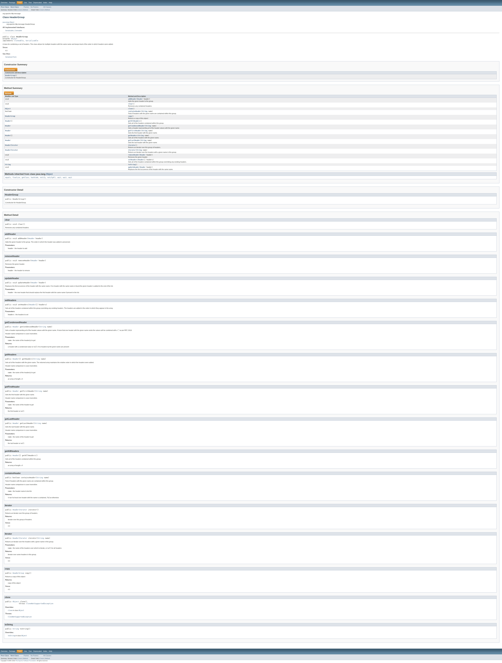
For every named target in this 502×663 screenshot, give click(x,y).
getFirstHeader (134, 131)
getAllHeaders (134, 121)
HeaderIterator (11, 145)
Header (140, 99)
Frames (26, 7)
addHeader (132, 99)
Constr (20, 10)
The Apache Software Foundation (26, 660)
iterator (131, 145)
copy (130, 116)
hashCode (34, 177)
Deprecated (37, 3)
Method (25, 10)
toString (131, 164)
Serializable (9, 31)
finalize (16, 177)
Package (12, 3)
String (144, 111)
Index (45, 3)
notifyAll (51, 177)
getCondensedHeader (136, 126)
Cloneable (18, 31)
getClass (25, 177)
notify (42, 177)
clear (130, 104)
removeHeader (133, 155)
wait (59, 177)
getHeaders (132, 135)
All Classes (47, 7)
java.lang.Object (8, 22)
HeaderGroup (10, 75)
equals (8, 177)
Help (50, 3)
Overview (4, 3)
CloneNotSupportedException (39, 604)
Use (25, 3)
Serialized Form (10, 57)
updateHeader (133, 167)
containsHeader (134, 111)
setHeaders (132, 160)
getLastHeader (134, 140)
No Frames (34, 7)
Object (14, 39)
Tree (30, 3)
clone (130, 109)
